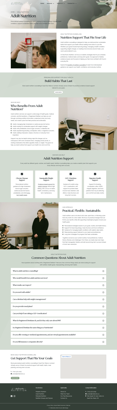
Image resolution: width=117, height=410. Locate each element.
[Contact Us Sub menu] (76, 3)
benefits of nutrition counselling (76, 65)
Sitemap (68, 405)
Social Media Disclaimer (60, 405)
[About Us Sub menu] (64, 3)
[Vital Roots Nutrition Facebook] (11, 396)
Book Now (102, 3)
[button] (58, 271)
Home (42, 3)
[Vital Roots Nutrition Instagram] (14, 396)
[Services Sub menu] (53, 3)
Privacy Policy (50, 405)
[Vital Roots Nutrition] (17, 3)
